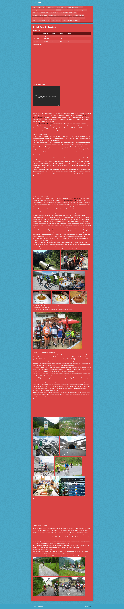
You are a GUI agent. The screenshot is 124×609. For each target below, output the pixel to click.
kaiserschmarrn (56, 230)
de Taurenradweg (76, 198)
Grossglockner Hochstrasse (46, 123)
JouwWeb (90, 606)
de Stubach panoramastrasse (69, 200)
